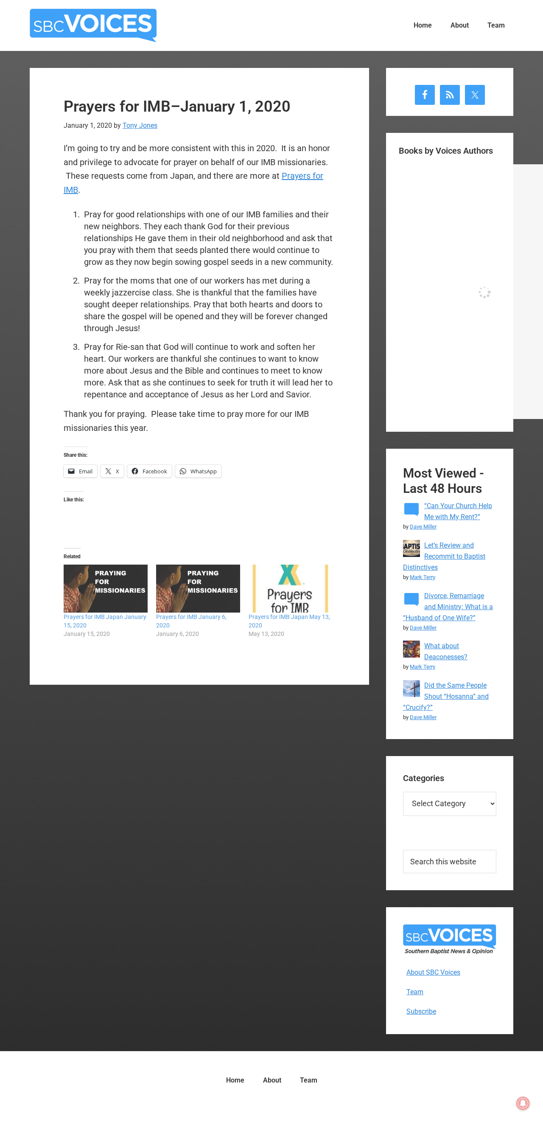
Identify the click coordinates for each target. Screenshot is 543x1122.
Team (414, 992)
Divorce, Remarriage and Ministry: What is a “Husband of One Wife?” (448, 607)
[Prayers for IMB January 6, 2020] (198, 589)
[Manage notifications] (523, 1103)
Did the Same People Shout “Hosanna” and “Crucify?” (446, 696)
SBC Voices (93, 25)
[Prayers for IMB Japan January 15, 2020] (106, 589)
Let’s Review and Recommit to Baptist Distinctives (444, 556)
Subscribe (421, 1011)
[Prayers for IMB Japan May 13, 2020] (291, 589)
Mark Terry (422, 577)
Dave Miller (423, 526)
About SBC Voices (433, 972)
